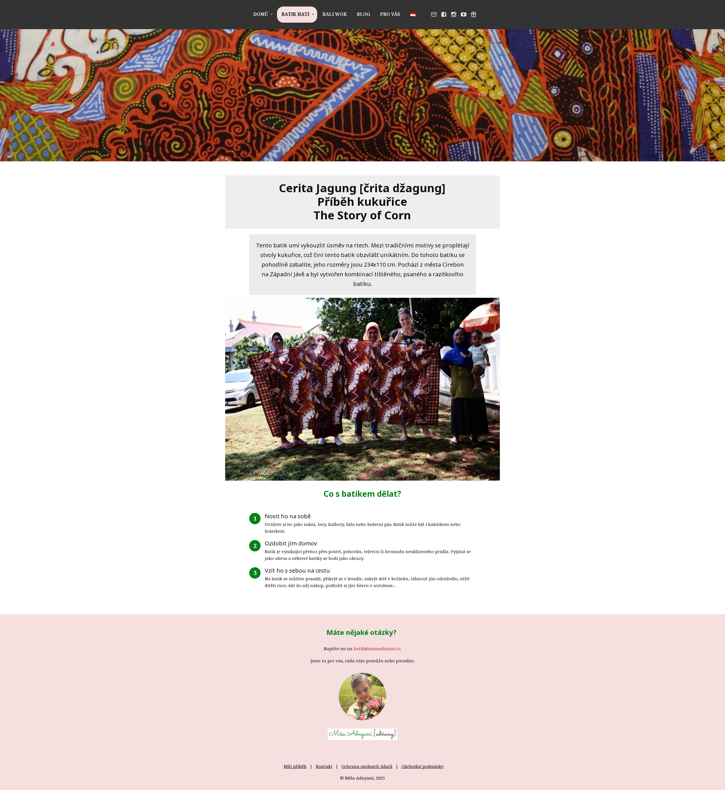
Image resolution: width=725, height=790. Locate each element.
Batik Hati (295, 14)
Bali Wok (335, 14)
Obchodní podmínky (422, 766)
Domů (260, 14)
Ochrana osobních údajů (367, 766)
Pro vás (390, 14)
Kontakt (324, 766)
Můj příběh (295, 766)
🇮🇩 (413, 14)
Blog (363, 14)
